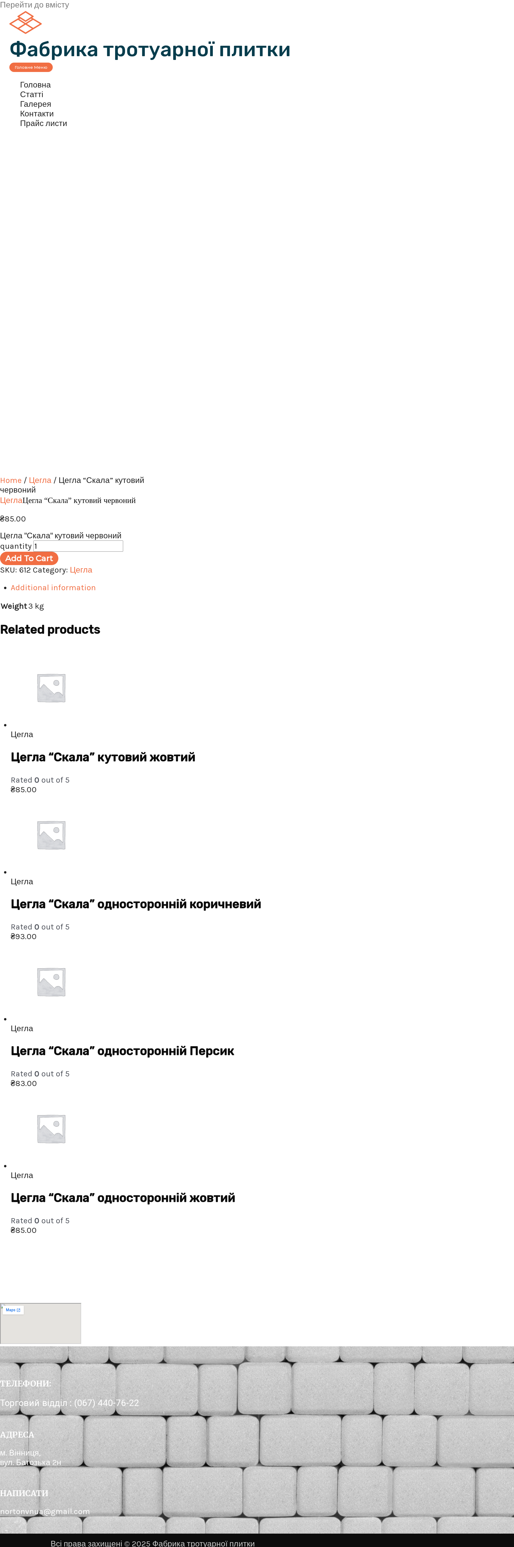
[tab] (171, 587)
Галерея (35, 104)
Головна (35, 85)
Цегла (40, 480)
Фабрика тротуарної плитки (150, 49)
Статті (31, 94)
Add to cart (29, 558)
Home (11, 480)
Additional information (53, 587)
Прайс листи (43, 123)
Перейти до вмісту (34, 5)
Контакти (37, 114)
